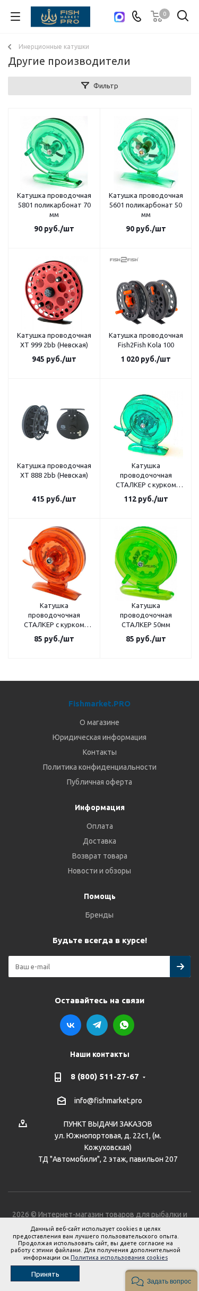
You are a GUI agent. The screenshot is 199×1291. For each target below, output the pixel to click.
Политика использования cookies (119, 1257)
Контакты (100, 752)
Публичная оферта (99, 782)
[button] (161, 1280)
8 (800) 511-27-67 (105, 1076)
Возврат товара (99, 856)
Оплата (99, 826)
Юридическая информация (99, 737)
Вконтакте (70, 1025)
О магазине (99, 722)
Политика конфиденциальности (100, 767)
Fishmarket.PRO (99, 703)
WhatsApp (123, 1025)
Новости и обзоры (99, 871)
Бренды (99, 915)
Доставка (99, 841)
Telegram (97, 1025)
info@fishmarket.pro (108, 1100)
